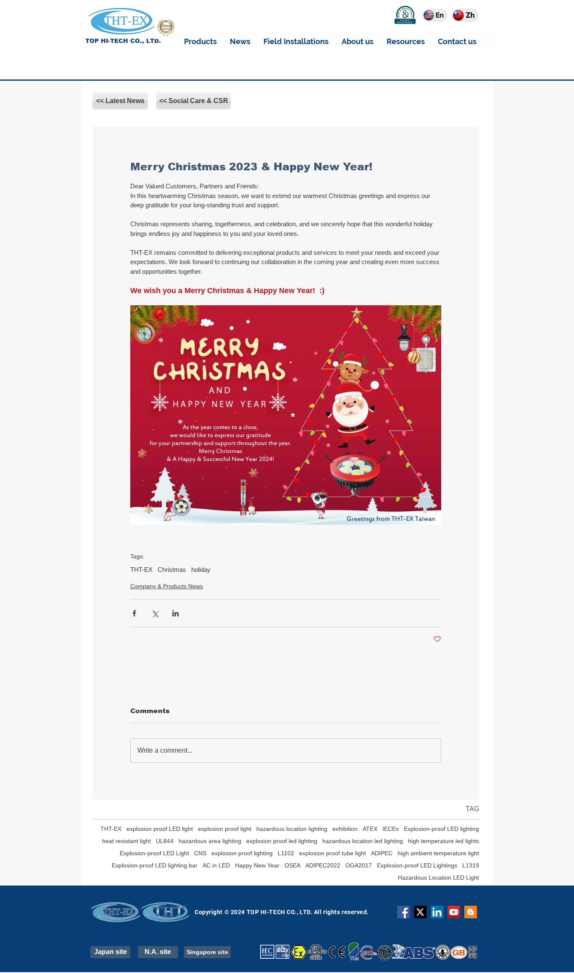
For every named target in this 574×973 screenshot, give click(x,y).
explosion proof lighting (242, 853)
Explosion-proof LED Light (154, 853)
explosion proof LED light (159, 828)
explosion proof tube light (332, 853)
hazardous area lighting (210, 841)
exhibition (345, 828)
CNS (200, 853)
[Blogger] (470, 912)
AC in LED (216, 865)
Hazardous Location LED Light (438, 877)
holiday (201, 569)
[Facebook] (403, 912)
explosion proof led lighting (281, 841)
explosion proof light (224, 828)
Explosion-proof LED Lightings (417, 865)
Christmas (172, 569)
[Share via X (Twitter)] (155, 613)
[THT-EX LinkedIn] (437, 912)
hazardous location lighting (291, 828)
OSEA (292, 865)
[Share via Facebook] (134, 613)
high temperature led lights (443, 841)
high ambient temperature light (438, 853)
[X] (420, 912)
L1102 (286, 853)
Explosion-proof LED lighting (441, 828)
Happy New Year (257, 865)
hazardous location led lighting (362, 841)
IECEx (390, 828)
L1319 (470, 865)
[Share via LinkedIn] (175, 613)
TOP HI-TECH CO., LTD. (123, 40)
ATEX (370, 828)
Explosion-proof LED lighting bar (154, 865)
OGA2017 (358, 865)
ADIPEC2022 (322, 865)
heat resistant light (126, 841)
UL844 (165, 841)
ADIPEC (381, 853)
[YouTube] (454, 912)
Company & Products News (166, 586)
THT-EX (141, 569)
